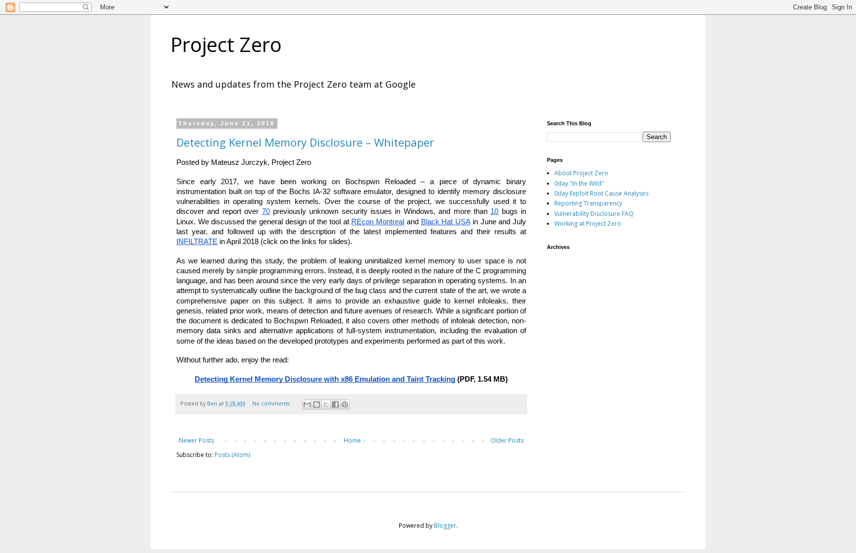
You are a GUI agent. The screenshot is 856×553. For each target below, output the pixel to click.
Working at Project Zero (587, 223)
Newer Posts (196, 440)
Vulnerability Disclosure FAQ (594, 213)
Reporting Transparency (588, 203)
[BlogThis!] (316, 404)
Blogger (445, 525)
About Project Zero (581, 173)
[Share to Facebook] (335, 404)
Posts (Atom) (232, 455)
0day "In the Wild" (579, 183)
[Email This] (307, 404)
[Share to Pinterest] (345, 404)
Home (352, 440)
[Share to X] (326, 404)
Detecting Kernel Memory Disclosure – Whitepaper (305, 142)
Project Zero (226, 44)
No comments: (272, 403)
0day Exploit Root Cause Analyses (601, 193)
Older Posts (507, 440)
